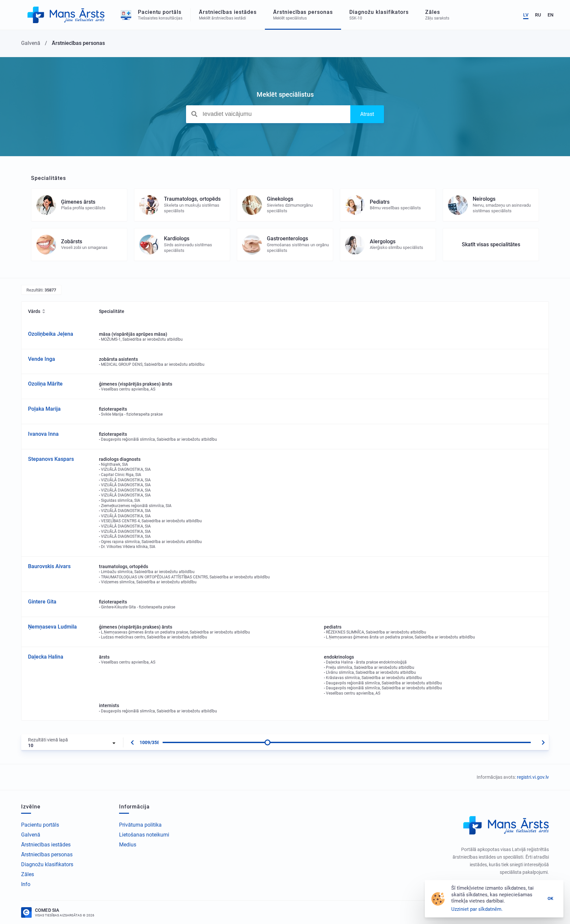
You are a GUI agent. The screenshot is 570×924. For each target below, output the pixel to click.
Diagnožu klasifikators (47, 864)
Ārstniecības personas (47, 854)
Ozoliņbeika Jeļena (50, 334)
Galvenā (30, 835)
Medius (127, 844)
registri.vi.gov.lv (533, 777)
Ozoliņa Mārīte (45, 384)
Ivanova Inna (43, 434)
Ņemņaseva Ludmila (52, 627)
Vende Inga (41, 359)
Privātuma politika (140, 825)
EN (551, 14)
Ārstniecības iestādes (46, 844)
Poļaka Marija (44, 409)
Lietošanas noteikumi (144, 835)
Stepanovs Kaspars (51, 459)
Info (25, 884)
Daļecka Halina (45, 657)
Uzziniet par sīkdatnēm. (477, 909)
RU (538, 14)
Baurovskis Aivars (49, 566)
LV (525, 14)
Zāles (27, 874)
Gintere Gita (42, 602)
